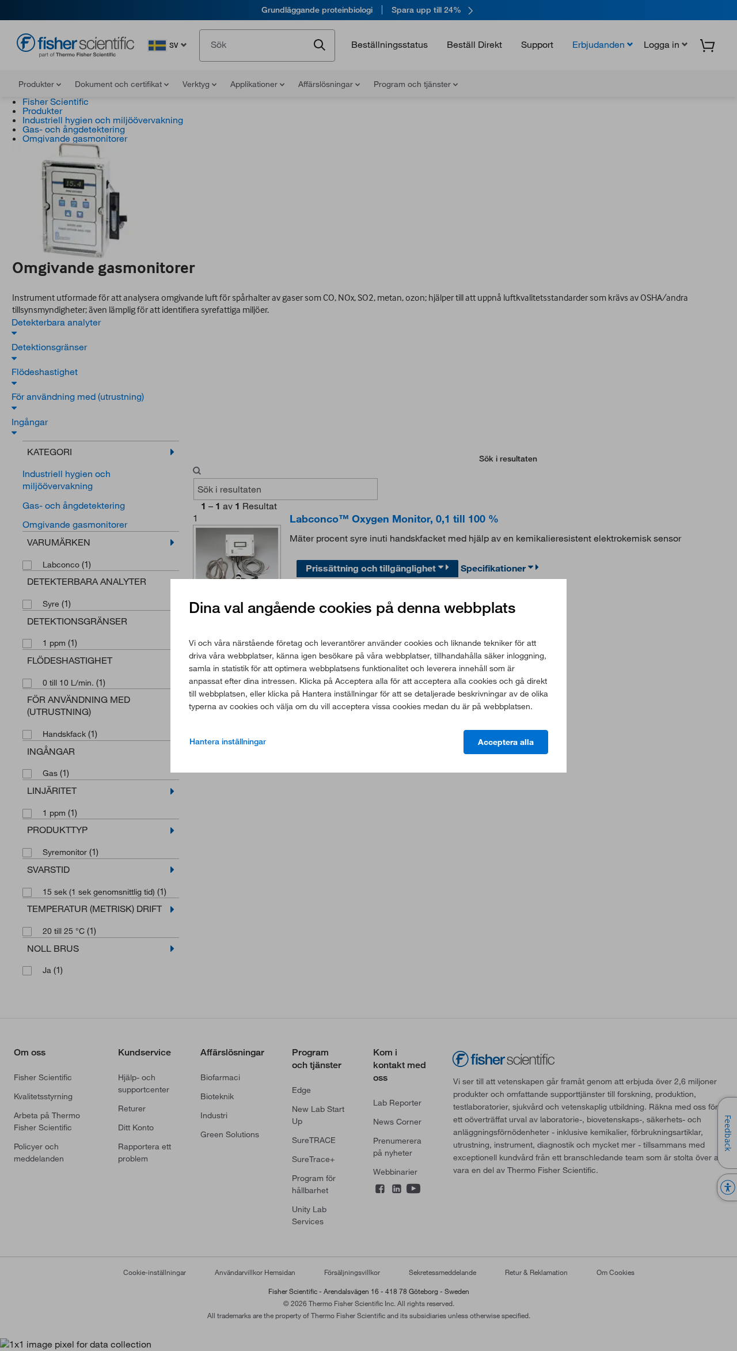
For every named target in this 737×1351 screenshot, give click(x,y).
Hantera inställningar (227, 741)
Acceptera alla (506, 742)
